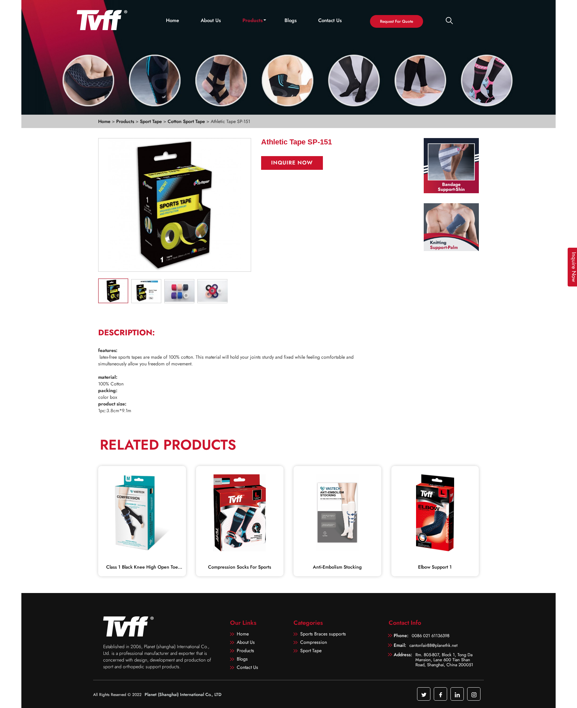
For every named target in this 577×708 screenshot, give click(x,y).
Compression (313, 642)
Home (172, 20)
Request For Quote (396, 21)
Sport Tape (151, 121)
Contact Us (330, 20)
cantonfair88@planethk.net (433, 645)
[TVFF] (104, 20)
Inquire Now (292, 162)
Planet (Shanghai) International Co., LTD (183, 694)
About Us (211, 20)
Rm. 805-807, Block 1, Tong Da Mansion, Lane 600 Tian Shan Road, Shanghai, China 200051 (444, 659)
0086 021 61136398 (430, 635)
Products (252, 20)
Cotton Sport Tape (187, 121)
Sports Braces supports (323, 633)
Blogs (290, 20)
